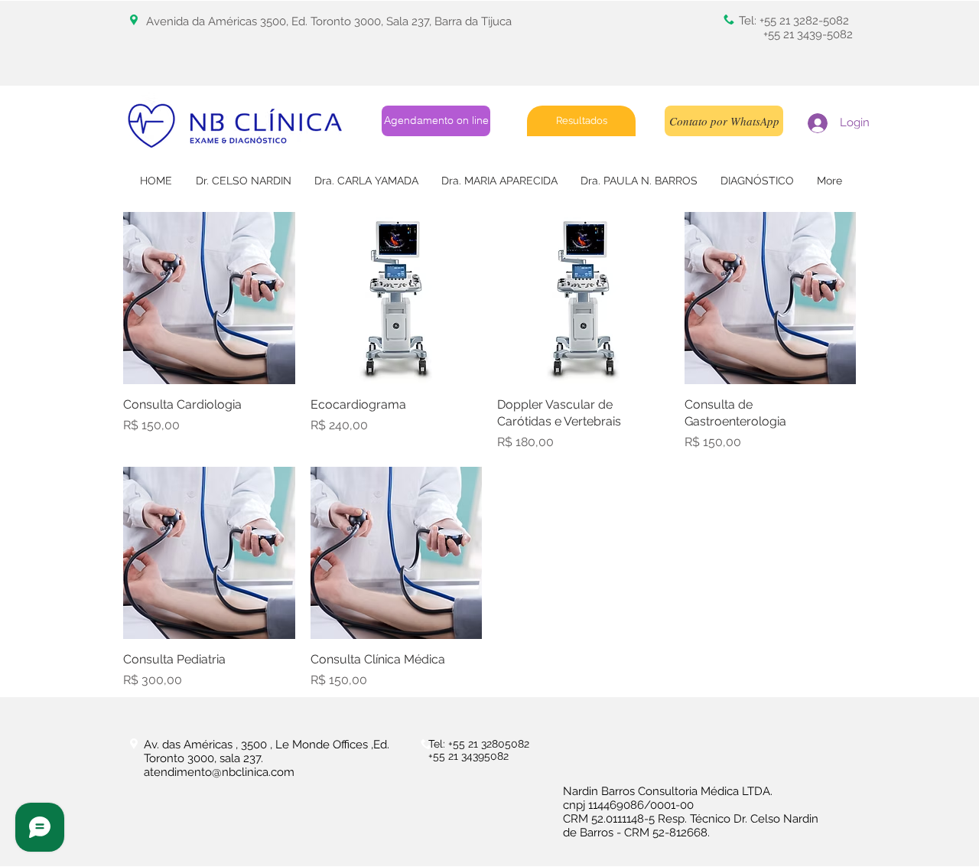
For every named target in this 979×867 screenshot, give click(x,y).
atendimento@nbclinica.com (219, 772)
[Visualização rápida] (209, 298)
